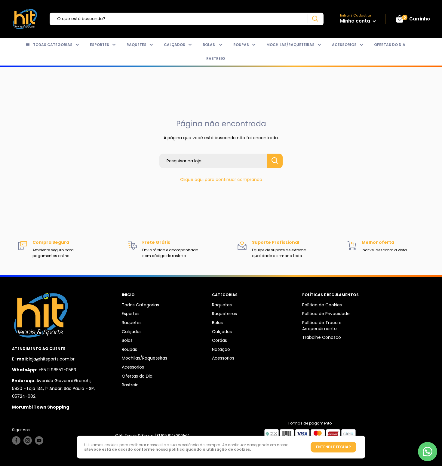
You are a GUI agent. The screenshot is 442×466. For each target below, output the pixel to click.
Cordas (219, 340)
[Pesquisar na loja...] (275, 161)
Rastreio (215, 58)
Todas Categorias (52, 44)
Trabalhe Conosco (321, 337)
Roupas (241, 44)
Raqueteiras (224, 314)
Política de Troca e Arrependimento (322, 326)
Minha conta (355, 21)
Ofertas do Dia (389, 44)
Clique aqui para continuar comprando (221, 179)
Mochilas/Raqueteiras (290, 44)
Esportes (99, 44)
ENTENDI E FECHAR (333, 446)
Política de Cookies (322, 305)
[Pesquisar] (315, 18)
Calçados (174, 44)
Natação (221, 349)
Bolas (209, 44)
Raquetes (136, 44)
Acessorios (344, 44)
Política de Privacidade (326, 314)
